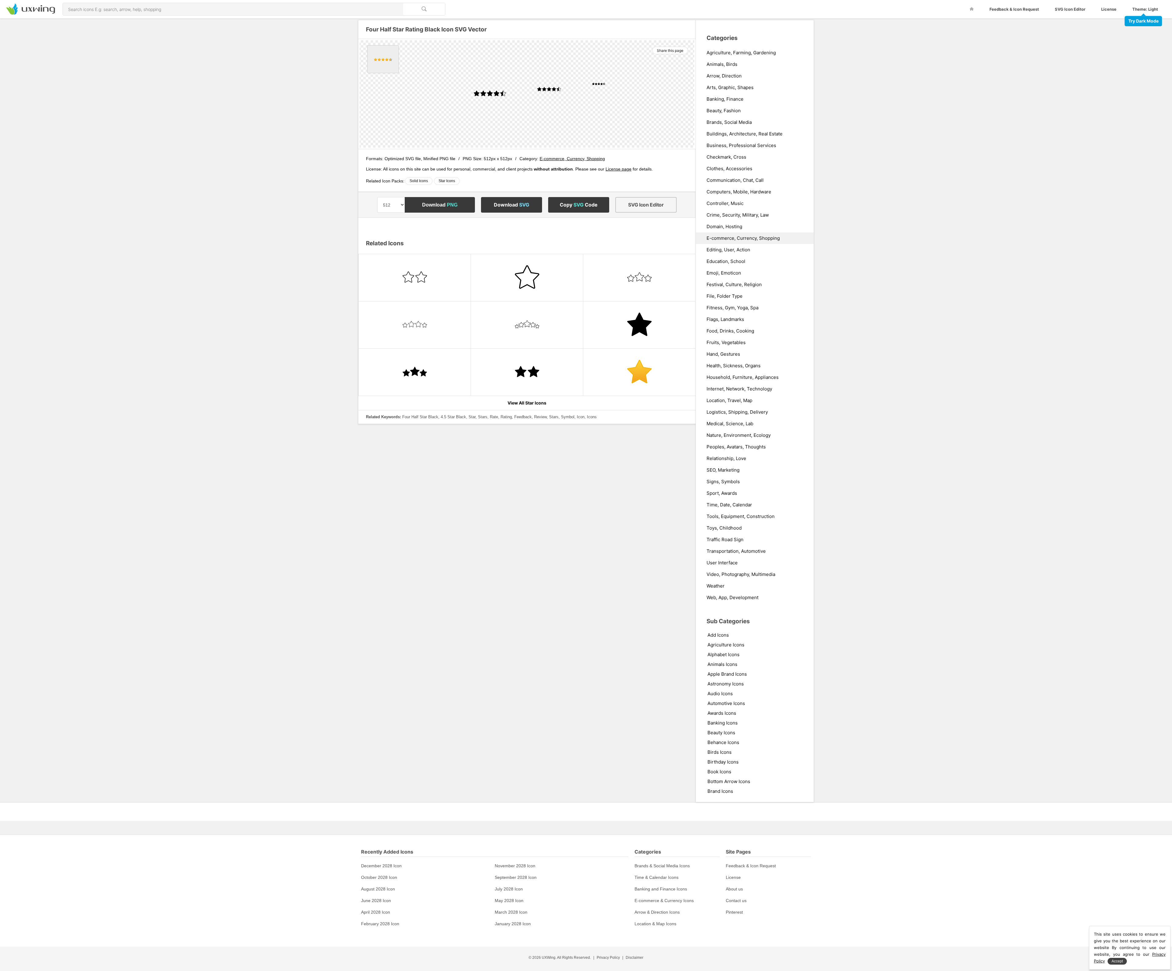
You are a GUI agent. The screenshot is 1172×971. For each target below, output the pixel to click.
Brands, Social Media (729, 122)
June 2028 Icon (376, 900)
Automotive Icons (726, 703)
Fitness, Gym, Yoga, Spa (732, 308)
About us (734, 888)
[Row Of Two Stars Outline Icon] (414, 277)
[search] (424, 9)
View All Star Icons (527, 402)
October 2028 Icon (379, 877)
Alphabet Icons (723, 654)
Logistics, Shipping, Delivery (737, 412)
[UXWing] (30, 13)
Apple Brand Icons (727, 674)
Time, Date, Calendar (729, 505)
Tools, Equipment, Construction (741, 516)
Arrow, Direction (724, 76)
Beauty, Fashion (724, 110)
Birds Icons (719, 752)
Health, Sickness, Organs (734, 366)
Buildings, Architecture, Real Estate (745, 134)
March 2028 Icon (511, 912)
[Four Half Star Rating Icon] (383, 59)
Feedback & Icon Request (1014, 9)
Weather (716, 586)
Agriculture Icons (725, 645)
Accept (1117, 961)
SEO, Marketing (723, 470)
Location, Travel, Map (729, 400)
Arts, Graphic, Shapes (730, 87)
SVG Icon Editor (1070, 9)
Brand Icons (720, 791)
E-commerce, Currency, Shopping (572, 158)
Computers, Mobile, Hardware (739, 192)
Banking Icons (722, 723)
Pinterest (734, 912)
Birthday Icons (723, 762)
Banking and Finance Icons (661, 888)
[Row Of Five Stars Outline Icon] (527, 325)
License (1108, 9)
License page (618, 169)
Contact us (736, 900)
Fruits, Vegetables (726, 342)
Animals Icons (722, 664)
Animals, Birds (722, 64)
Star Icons (447, 181)
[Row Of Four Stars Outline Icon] (414, 325)
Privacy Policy (608, 957)
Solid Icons (419, 181)
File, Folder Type (725, 296)
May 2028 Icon (509, 900)
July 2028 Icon (509, 888)
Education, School (726, 261)
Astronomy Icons (725, 684)
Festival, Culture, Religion (734, 284)
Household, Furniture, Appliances (743, 377)
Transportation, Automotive (736, 551)
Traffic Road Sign (725, 539)
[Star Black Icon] (639, 325)
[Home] (972, 9)
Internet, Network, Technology (739, 389)
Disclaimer (634, 957)
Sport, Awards (722, 493)
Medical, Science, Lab (730, 423)
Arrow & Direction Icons (657, 912)
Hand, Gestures (723, 354)
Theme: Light (1145, 9)
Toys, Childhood (724, 528)
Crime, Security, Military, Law (738, 215)
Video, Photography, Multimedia (741, 574)
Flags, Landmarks (725, 319)
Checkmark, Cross (726, 157)
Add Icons (718, 635)
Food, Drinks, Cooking (730, 331)
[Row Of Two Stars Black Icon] (527, 372)
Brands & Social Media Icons (662, 865)
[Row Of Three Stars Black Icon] (414, 372)
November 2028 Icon (515, 865)
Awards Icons (721, 713)
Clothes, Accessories (729, 168)
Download (440, 204)
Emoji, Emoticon (724, 273)
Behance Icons (723, 742)
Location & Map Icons (655, 923)
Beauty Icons (721, 732)
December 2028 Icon (381, 865)
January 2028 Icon (513, 923)
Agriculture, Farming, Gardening (741, 53)
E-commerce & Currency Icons (664, 900)
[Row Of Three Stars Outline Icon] (639, 277)
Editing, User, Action (728, 250)
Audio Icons (720, 693)
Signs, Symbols (723, 481)
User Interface (722, 563)
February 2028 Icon (380, 923)
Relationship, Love (726, 458)
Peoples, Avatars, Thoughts (736, 447)
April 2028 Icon (375, 912)
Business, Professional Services (741, 145)
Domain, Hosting (724, 226)
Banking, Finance (725, 99)
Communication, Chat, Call (735, 180)
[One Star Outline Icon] (527, 277)
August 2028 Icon (378, 888)
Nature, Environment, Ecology (739, 435)
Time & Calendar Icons (656, 877)
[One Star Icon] (639, 372)
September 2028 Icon (516, 877)
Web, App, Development (732, 597)
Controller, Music (725, 203)
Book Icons (719, 772)
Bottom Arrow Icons (728, 781)
